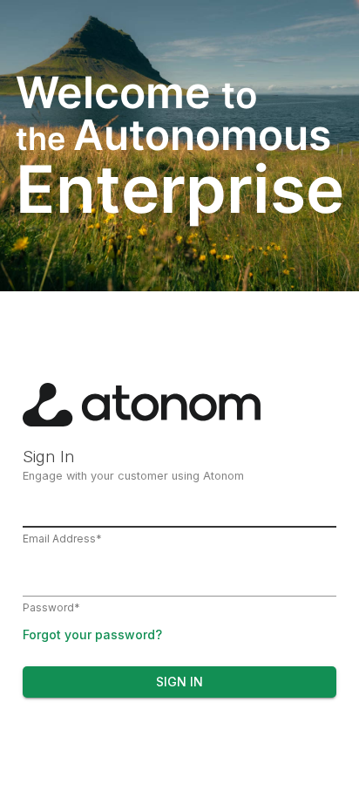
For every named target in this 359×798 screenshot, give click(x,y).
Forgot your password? (92, 634)
